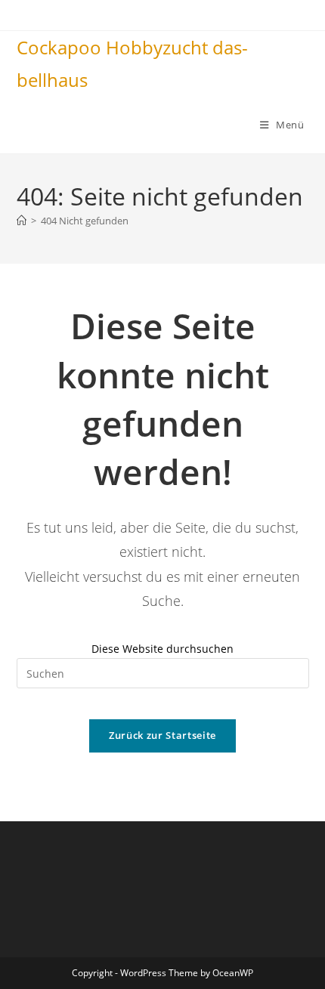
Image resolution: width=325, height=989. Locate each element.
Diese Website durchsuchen (162, 648)
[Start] (21, 220)
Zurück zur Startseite (162, 735)
